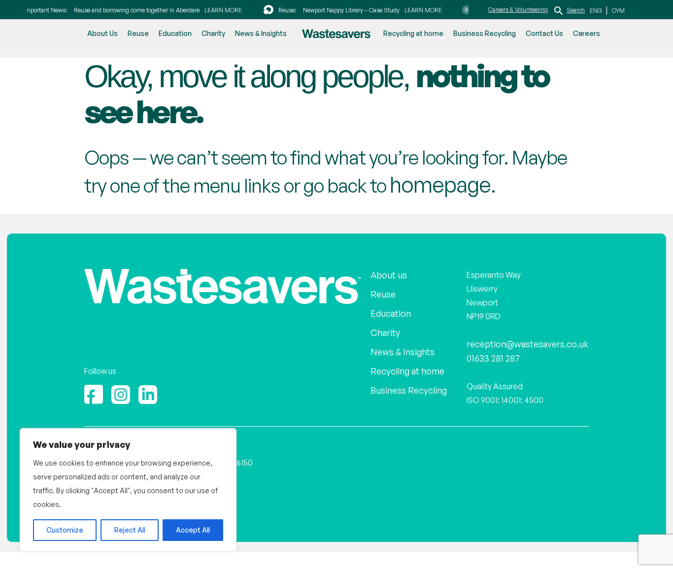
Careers (586, 33)
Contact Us (544, 33)
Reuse (138, 33)
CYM (616, 10)
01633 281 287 (502, 354)
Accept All (193, 530)
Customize (64, 530)
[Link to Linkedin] (147, 389)
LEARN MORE (217, 9)
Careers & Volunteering (518, 9)
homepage (433, 183)
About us (394, 271)
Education (175, 33)
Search (576, 9)
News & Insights (261, 33)
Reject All (129, 530)
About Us (102, 33)
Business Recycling (484, 33)
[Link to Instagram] (120, 389)
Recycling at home (413, 33)
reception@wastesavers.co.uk (533, 340)
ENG (597, 10)
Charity (213, 33)
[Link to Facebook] (93, 389)
